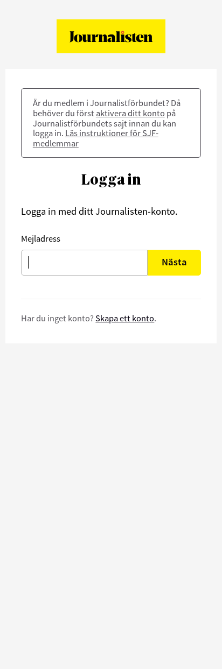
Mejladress (40, 238)
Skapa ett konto (124, 318)
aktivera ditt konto (130, 113)
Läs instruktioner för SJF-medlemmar (95, 138)
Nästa (174, 262)
